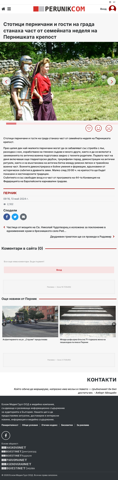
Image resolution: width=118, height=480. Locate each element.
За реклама (83, 425)
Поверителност (10, 425)
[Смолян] (18, 468)
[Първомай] (14, 460)
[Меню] (9, 9)
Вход (103, 9)
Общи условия (30, 425)
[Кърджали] (16, 456)
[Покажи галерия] (114, 50)
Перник (10, 193)
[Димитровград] (19, 452)
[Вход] (112, 9)
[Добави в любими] (89, 128)
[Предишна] (6, 81)
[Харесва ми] (99, 128)
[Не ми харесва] (110, 128)
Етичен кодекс (49, 425)
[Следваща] (111, 81)
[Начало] (3, 9)
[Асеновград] (16, 464)
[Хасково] (14, 447)
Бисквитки (67, 425)
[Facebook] (6, 435)
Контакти (101, 379)
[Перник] (59, 9)
